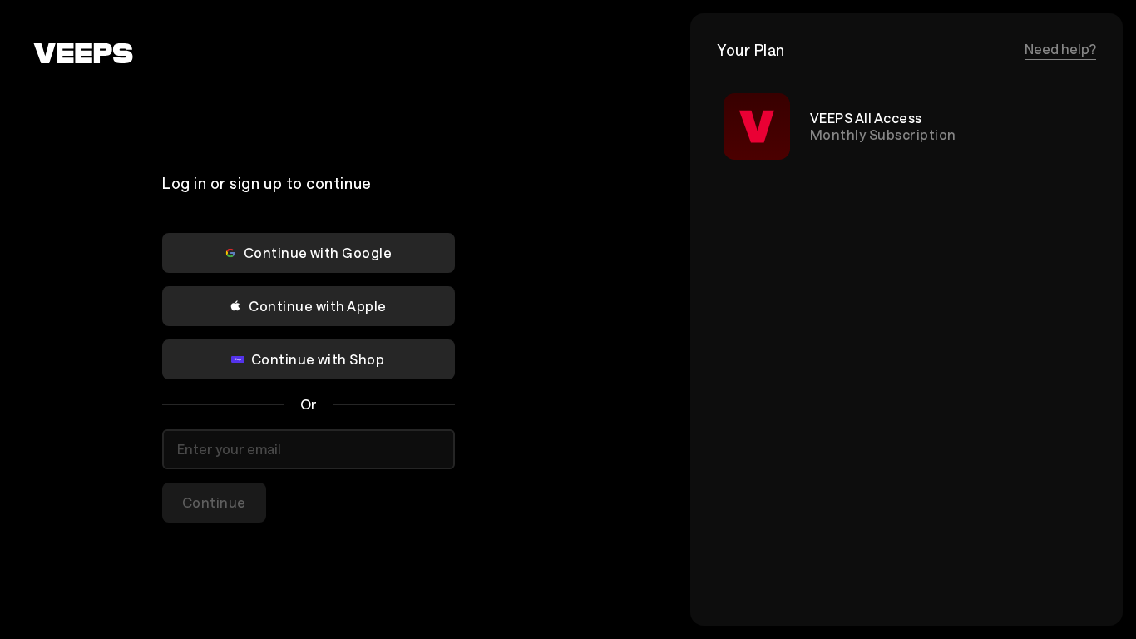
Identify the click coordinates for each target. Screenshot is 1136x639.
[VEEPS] (83, 53)
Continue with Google (318, 252)
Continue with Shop (318, 359)
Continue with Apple (317, 306)
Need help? (1060, 49)
